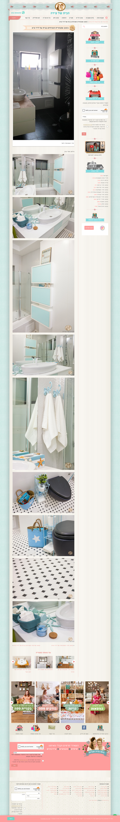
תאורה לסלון (66, 792)
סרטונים (64, 18)
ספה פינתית (104, 796)
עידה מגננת (104, 183)
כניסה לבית (104, 180)
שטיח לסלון (54, 792)
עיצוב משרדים (91, 790)
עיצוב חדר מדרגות (102, 187)
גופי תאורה (92, 794)
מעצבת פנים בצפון (102, 790)
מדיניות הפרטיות (87, 124)
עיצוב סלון (56, 18)
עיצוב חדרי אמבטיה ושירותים (98, 197)
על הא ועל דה (46, 18)
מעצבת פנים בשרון (90, 792)
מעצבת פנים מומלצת (89, 788)
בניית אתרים (105, 800)
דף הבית (105, 22)
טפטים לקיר (79, 794)
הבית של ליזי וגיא (95, 22)
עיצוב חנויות (53, 788)
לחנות (14, 18)
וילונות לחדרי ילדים (77, 790)
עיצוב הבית (104, 786)
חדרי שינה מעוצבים (102, 178)
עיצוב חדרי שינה (77, 786)
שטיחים (80, 796)
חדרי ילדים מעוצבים (64, 794)
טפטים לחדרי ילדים (52, 790)
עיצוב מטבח (104, 202)
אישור (10, 818)
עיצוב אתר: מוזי (93, 800)
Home (106, 18)
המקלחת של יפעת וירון (45, 669)
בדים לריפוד (91, 786)
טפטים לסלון (104, 788)
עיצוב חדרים (79, 18)
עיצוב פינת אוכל (103, 206)
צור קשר (27, 18)
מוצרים (71, 18)
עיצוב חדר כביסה (102, 185)
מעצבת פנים (100, 18)
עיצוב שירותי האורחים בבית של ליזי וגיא (27, 645)
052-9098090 (16, 13)
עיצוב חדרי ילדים (102, 199)
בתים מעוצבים (90, 18)
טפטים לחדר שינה (102, 794)
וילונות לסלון (78, 788)
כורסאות (92, 796)
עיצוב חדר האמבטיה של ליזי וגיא (62, 645)
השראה (105, 176)
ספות (55, 794)
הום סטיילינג (36, 18)
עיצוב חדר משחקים (102, 190)
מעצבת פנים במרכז (102, 792)
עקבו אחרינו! (89, 228)
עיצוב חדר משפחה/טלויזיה (99, 192)
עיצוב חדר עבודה (102, 194)
